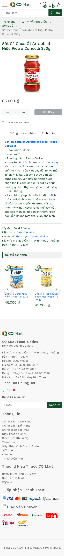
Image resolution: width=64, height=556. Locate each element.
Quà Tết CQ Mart (13, 478)
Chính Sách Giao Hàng (16, 421)
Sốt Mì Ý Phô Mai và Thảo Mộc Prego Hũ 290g (46, 296)
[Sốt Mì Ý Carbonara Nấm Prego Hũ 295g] (17, 277)
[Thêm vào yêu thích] (41, 287)
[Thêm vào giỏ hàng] (23, 287)
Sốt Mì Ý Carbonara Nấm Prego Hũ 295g (16, 295)
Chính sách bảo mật (15, 429)
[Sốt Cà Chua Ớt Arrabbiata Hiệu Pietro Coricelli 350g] (32, 73)
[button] (56, 289)
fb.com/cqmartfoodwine (32, 236)
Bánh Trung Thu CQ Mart (18, 473)
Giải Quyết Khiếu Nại (15, 438)
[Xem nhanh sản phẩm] (17, 287)
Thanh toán (9, 442)
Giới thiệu (8, 450)
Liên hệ (7, 454)
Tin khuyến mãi (12, 458)
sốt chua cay (49, 162)
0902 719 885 (25, 232)
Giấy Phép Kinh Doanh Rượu (20, 446)
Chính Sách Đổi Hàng (16, 425)
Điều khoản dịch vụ (14, 433)
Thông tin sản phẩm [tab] (22, 133)
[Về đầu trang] (55, 535)
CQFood (7, 482)
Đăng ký (54, 404)
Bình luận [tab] (48, 133)
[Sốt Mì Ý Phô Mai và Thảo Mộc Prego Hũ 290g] (47, 277)
